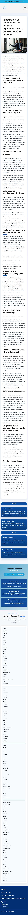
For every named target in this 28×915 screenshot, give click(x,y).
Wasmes (5, 875)
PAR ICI (14, 503)
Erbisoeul (5, 704)
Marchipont (5, 784)
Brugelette (5, 674)
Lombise (5, 777)
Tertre (4, 859)
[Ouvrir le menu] (25, 8)
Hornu (4, 756)
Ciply (4, 681)
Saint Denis (5, 841)
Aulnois (4, 642)
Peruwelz (5, 823)
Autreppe (5, 644)
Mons (4, 795)
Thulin (4, 864)
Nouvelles (5, 813)
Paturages (5, 820)
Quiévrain (5, 834)
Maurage (5, 791)
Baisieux (5, 653)
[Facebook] (1, 892)
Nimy (4, 809)
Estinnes (5, 699)
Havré (4, 747)
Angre (4, 628)
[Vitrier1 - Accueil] (4, 8)
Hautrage (5, 740)
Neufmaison (5, 807)
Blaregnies (5, 663)
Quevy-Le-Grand (6, 829)
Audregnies (5, 640)
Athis (4, 637)
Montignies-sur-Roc (7, 802)
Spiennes (5, 857)
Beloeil (4, 656)
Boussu (4, 667)
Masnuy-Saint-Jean (7, 786)
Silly (4, 850)
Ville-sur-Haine (6, 868)
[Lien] (10, 892)
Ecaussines (5, 692)
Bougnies (5, 665)
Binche (4, 676)
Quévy (4, 827)
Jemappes (5, 761)
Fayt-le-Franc (6, 711)
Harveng (5, 738)
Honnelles (5, 754)
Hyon (4, 759)
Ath (4, 635)
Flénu (4, 715)
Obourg (4, 816)
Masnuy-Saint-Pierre (7, 788)
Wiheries (5, 880)
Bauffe (4, 649)
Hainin (4, 733)
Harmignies (5, 736)
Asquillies (5, 633)
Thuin (4, 862)
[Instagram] (4, 892)
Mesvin (4, 793)
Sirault (4, 852)
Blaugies (5, 660)
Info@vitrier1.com (10, 1)
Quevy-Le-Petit (6, 832)
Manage (4, 781)
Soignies (5, 855)
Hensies (5, 749)
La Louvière (5, 765)
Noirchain (5, 811)
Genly (4, 720)
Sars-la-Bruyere (6, 848)
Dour (4, 690)
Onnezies (5, 818)
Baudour (5, 647)
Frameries (5, 717)
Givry (4, 722)
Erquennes (5, 706)
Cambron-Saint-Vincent (8, 679)
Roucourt (5, 839)
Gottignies (5, 731)
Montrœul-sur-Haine (7, 804)
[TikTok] (6, 892)
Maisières (5, 779)
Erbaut (4, 701)
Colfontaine (5, 683)
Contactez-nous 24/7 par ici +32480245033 (14, 574)
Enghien (5, 697)
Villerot (4, 866)
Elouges (5, 695)
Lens (4, 772)
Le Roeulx (5, 770)
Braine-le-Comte (6, 672)
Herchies (5, 752)
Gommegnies (6, 729)
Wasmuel (5, 878)
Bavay (4, 651)
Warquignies (5, 873)
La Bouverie (5, 768)
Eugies (4, 708)
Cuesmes (5, 688)
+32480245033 (19, 1)
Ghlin (4, 724)
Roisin (4, 836)
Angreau (5, 630)
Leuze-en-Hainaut (6, 775)
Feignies (5, 713)
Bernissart (5, 658)
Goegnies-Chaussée (7, 727)
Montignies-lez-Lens (7, 798)
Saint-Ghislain (6, 843)
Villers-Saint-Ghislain (7, 871)
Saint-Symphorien (7, 846)
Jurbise (4, 763)
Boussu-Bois (5, 669)
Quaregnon (5, 825)
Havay (4, 745)
